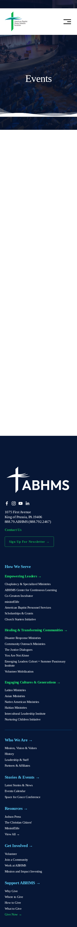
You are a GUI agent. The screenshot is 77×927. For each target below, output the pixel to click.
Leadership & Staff (17, 759)
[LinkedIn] (27, 503)
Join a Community (16, 859)
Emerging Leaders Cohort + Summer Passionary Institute (35, 663)
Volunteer (11, 854)
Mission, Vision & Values (21, 748)
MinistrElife (12, 828)
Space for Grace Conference (22, 797)
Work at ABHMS (15, 865)
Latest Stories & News (19, 785)
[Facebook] (7, 503)
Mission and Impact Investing (23, 871)
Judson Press (13, 816)
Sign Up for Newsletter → (29, 541)
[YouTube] (20, 503)
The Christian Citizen (18, 822)
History (9, 753)
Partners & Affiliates (17, 765)
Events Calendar (15, 791)
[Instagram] (14, 503)
